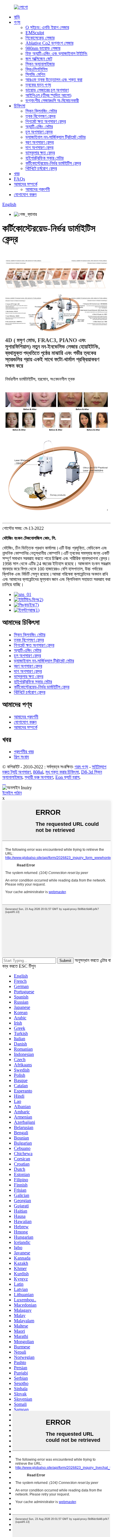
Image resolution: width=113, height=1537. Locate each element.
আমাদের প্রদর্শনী (37, 189)
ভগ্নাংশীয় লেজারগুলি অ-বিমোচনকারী (52, 100)
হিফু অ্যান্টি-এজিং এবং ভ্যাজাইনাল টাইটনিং (56, 53)
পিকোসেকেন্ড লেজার (39, 37)
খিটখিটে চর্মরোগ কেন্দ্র (41, 168)
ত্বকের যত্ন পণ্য (38, 84)
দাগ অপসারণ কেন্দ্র (39, 147)
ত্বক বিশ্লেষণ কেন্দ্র (40, 116)
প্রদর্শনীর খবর (24, 751)
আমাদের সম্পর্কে (25, 184)
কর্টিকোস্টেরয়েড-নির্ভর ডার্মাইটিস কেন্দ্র (53, 163)
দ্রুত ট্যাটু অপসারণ (16, 772)
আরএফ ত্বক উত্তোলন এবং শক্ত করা (53, 79)
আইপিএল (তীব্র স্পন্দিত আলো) (48, 95)
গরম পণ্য (81, 766)
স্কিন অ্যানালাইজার (39, 64)
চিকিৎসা (19, 105)
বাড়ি (17, 17)
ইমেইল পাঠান (12, 792)
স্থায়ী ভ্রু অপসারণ (39, 777)
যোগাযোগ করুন (25, 194)
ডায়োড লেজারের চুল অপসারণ (47, 90)
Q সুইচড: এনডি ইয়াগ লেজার (47, 27)
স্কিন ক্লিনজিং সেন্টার (41, 111)
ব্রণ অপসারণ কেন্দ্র (39, 142)
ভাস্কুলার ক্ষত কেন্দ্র (40, 152)
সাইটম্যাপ (99, 766)
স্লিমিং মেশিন (35, 74)
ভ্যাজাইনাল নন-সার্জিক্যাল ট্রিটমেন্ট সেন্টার (55, 137)
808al (38, 772)
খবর (16, 173)
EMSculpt (34, 32)
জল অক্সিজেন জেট (38, 58)
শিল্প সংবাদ (21, 756)
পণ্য (17, 22)
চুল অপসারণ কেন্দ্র (38, 131)
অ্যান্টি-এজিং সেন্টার (39, 126)
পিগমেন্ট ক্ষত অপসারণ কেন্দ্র (45, 121)
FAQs (19, 178)
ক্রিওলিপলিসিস (36, 69)
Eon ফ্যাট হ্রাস (67, 777)
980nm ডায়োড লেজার (42, 48)
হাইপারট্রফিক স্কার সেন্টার (44, 158)
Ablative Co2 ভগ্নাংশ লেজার (49, 43)
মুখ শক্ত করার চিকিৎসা (62, 772)
